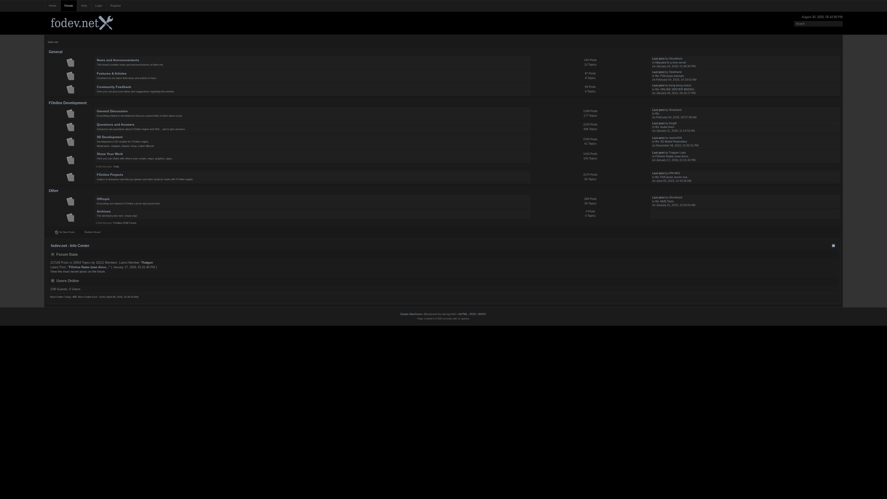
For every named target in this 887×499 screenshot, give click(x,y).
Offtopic (103, 199)
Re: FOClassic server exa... (672, 177)
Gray (134, 146)
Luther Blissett (146, 146)
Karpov (126, 146)
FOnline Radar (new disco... (672, 156)
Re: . (658, 113)
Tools (116, 166)
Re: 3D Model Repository (671, 141)
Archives (104, 211)
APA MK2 (674, 173)
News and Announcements (118, 60)
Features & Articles (112, 73)
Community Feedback (114, 87)
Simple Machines (411, 314)
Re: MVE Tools (664, 201)
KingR (673, 123)
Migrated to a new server (670, 62)
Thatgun (147, 262)
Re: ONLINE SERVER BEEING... (675, 89)
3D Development (110, 137)
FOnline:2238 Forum (124, 223)
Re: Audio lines (664, 127)
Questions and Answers (115, 124)
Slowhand (675, 72)
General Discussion (112, 111)
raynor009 (675, 138)
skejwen (115, 146)
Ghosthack (675, 58)
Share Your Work (110, 154)
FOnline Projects (110, 174)
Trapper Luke (677, 152)
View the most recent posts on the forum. (78, 271)
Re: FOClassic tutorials (669, 76)
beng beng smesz (680, 85)
